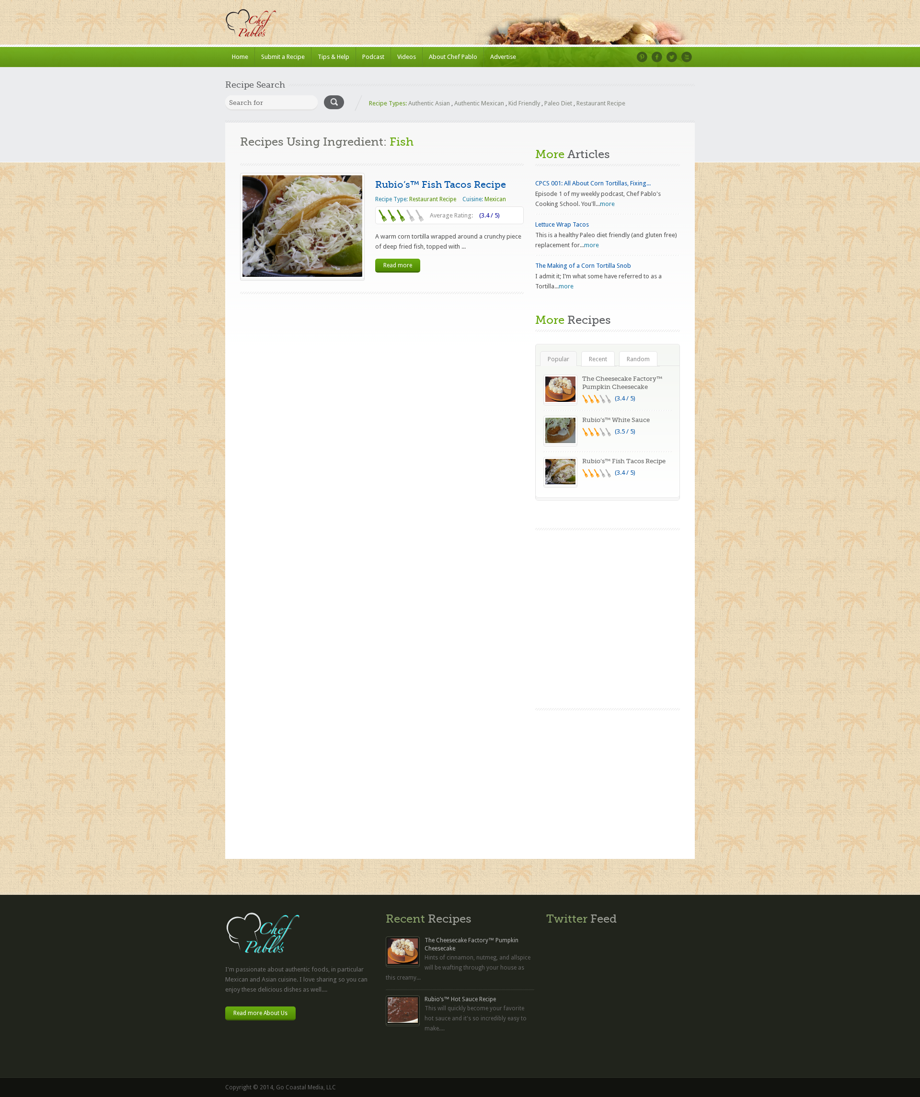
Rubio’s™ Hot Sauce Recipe (460, 999)
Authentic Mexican (479, 103)
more (607, 203)
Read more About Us (260, 1013)
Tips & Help (333, 56)
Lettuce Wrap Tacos (562, 224)
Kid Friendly (524, 103)
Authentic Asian (429, 103)
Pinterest (642, 57)
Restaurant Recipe (600, 103)
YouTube (686, 57)
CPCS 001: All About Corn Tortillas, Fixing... (593, 183)
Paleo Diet (558, 103)
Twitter (672, 57)
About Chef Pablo (453, 56)
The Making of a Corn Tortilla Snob (583, 265)
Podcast (373, 56)
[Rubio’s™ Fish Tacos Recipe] (302, 226)
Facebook (657, 57)
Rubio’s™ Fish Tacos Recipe (440, 184)
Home (240, 56)
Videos (406, 56)
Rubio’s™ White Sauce (616, 419)
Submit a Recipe (283, 56)
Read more (397, 265)
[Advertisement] (607, 782)
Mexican (495, 199)
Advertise (503, 56)
